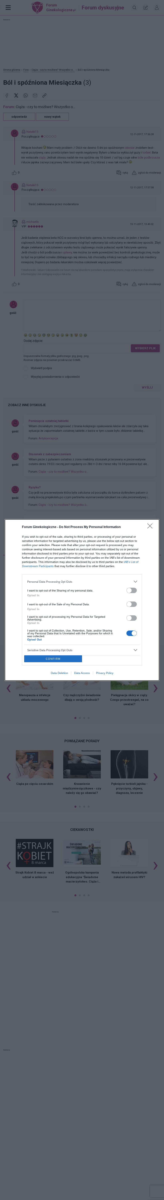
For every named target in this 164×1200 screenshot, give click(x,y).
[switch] (131, 590)
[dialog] (82, 600)
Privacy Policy (104, 673)
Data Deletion (59, 673)
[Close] (151, 527)
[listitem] (82, 581)
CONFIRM (53, 658)
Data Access (82, 673)
